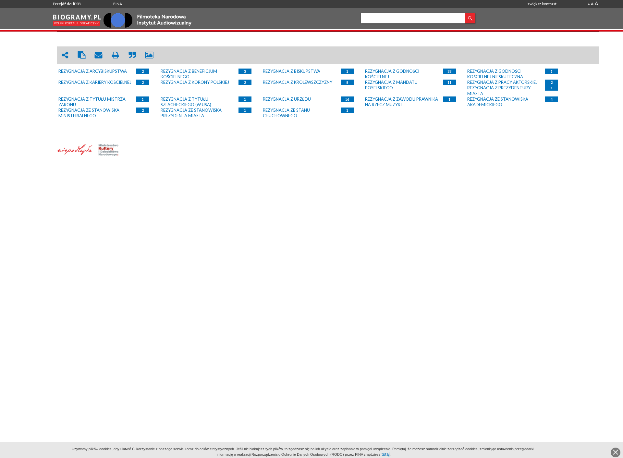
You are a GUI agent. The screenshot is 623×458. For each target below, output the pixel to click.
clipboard (82, 55)
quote (132, 55)
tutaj (386, 454)
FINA (117, 3)
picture (149, 55)
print (115, 55)
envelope (98, 55)
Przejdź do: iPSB (67, 3)
